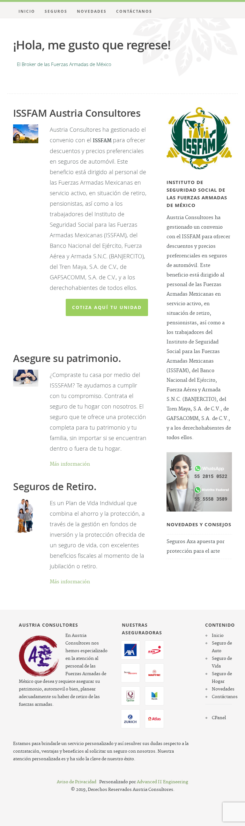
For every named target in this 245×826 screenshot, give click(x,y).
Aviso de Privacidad (76, 782)
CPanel (219, 717)
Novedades (92, 11)
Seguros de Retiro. (54, 486)
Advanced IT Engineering (162, 782)
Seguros (56, 11)
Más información (70, 464)
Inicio (27, 11)
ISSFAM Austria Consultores (76, 113)
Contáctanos (134, 11)
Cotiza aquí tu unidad (107, 307)
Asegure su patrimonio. (67, 358)
